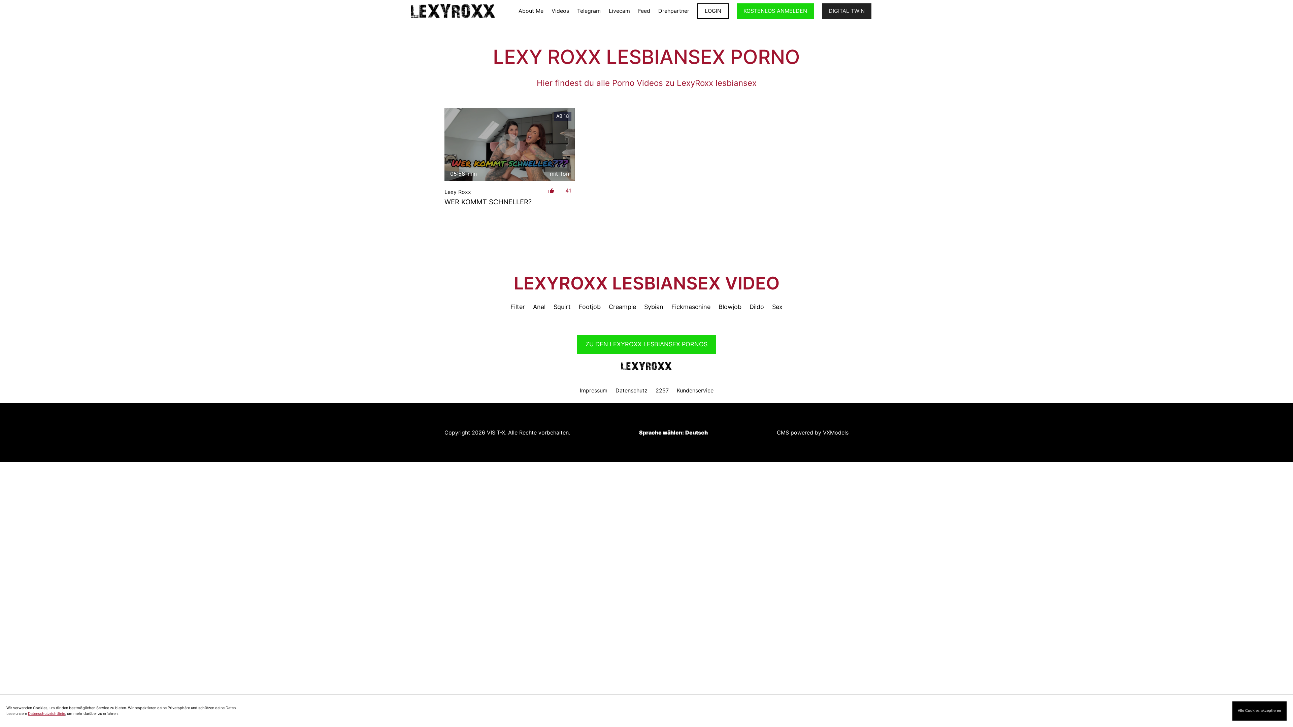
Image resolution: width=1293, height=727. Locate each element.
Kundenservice (695, 390)
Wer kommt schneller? (488, 202)
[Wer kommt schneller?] (509, 144)
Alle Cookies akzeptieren (1259, 710)
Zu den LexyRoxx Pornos (646, 344)
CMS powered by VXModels (813, 432)
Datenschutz (632, 390)
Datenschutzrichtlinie (46, 713)
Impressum (593, 390)
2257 (662, 390)
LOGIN (713, 10)
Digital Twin (847, 10)
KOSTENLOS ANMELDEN (775, 10)
